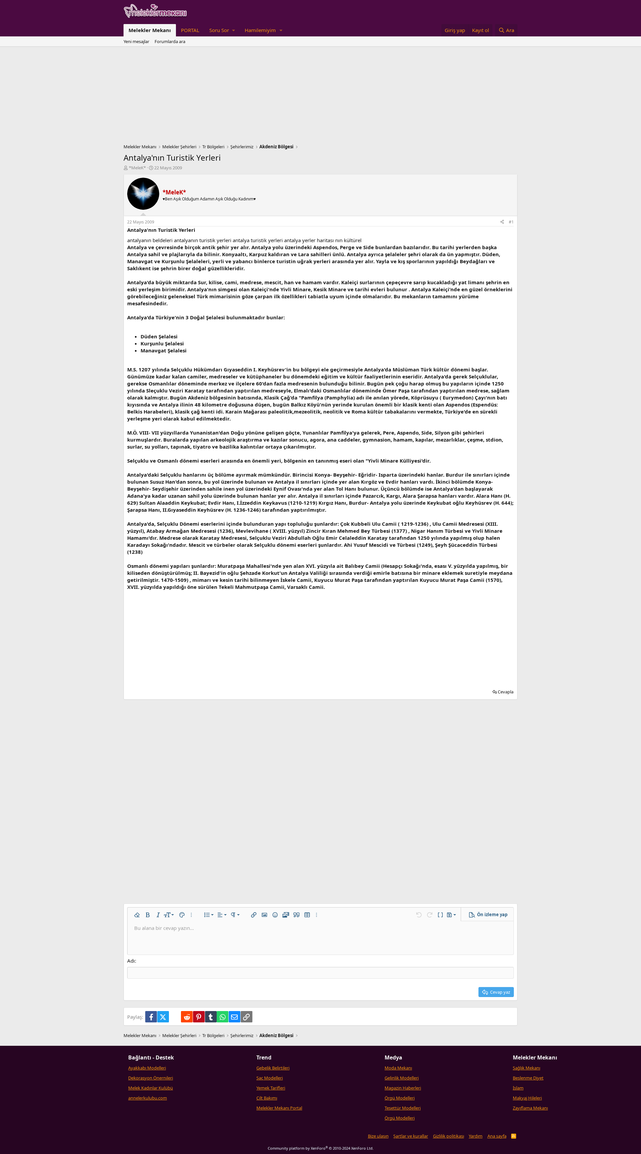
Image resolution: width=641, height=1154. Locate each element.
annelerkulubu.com (147, 1098)
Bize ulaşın (378, 1136)
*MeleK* (137, 168)
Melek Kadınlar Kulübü (150, 1088)
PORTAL (190, 30)
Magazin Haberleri (403, 1088)
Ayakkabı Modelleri (147, 1068)
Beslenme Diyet (528, 1078)
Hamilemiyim (260, 30)
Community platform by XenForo (321, 1148)
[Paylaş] (502, 222)
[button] (222, 30)
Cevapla (505, 692)
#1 (511, 222)
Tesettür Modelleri (403, 1108)
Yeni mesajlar (136, 41)
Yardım (475, 1136)
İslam (518, 1088)
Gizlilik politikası (448, 1136)
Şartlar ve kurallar (410, 1136)
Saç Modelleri (269, 1078)
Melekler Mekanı (150, 30)
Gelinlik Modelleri (402, 1078)
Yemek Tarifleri (270, 1088)
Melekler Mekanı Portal (279, 1108)
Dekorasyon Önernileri (150, 1078)
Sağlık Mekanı (526, 1068)
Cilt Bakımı (266, 1098)
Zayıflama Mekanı (530, 1108)
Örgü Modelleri (400, 1098)
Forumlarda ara (170, 41)
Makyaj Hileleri (527, 1098)
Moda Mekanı (398, 1068)
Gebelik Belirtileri (272, 1068)
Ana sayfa (496, 1136)
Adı (131, 960)
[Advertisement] (320, 97)
